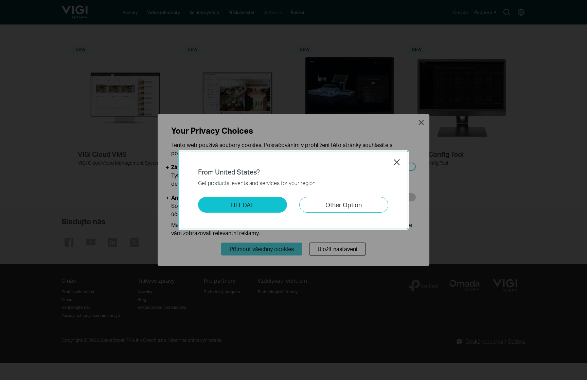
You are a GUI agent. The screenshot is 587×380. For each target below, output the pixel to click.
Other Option (343, 205)
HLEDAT (242, 205)
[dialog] (293, 190)
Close (396, 162)
